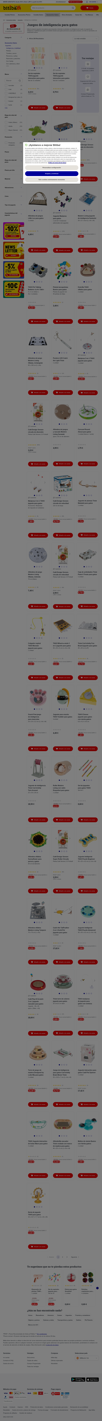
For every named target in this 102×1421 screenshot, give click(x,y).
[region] (51, 163)
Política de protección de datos (57, 162)
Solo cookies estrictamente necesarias (52, 179)
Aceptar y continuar (51, 173)
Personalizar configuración (52, 167)
